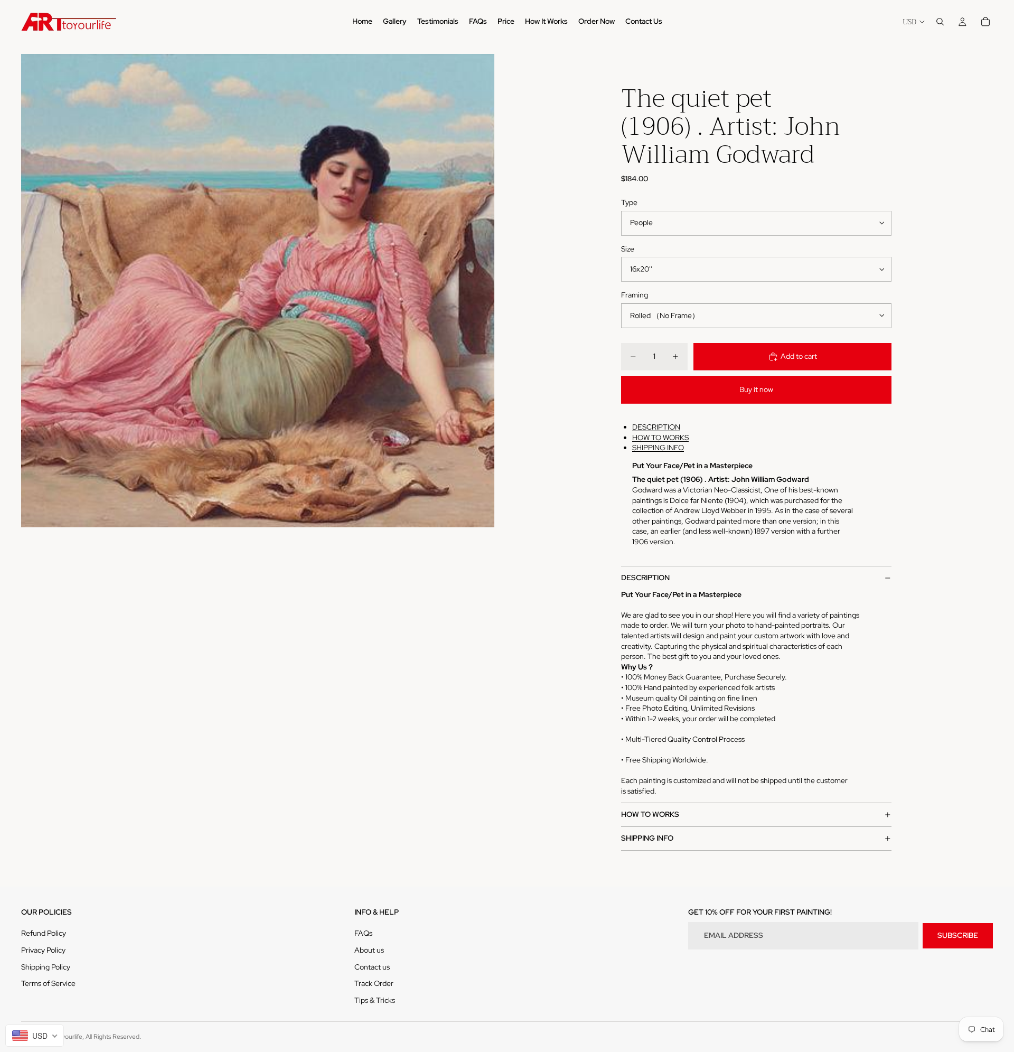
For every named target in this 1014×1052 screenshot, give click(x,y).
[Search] (940, 21)
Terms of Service (48, 983)
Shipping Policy (45, 967)
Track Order (373, 983)
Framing (634, 295)
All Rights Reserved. (113, 1036)
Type (629, 202)
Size (627, 249)
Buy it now (756, 389)
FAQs (363, 933)
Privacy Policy (43, 950)
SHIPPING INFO (658, 447)
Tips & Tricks (374, 1000)
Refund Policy (43, 933)
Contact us (372, 967)
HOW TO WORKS (660, 437)
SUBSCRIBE (957, 935)
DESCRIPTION (656, 427)
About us (369, 950)
